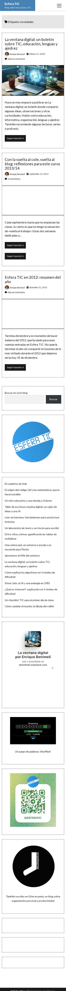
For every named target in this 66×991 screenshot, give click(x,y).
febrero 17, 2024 (37, 54)
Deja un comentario (16, 58)
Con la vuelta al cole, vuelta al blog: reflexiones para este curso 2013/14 (32, 163)
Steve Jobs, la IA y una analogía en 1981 (27, 583)
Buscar (53, 399)
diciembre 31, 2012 (38, 287)
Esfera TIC (12, 3)
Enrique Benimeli (17, 54)
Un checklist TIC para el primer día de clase (29, 600)
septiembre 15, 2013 (38, 174)
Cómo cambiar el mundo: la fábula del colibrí (29, 606)
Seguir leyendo (16, 139)
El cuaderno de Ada (16, 483)
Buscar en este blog (16, 392)
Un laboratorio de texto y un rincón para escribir (32, 528)
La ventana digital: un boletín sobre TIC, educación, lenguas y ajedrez (31, 43)
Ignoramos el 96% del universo (22, 555)
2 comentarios (14, 178)
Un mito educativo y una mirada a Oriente (28, 500)
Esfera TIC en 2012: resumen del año (33, 279)
